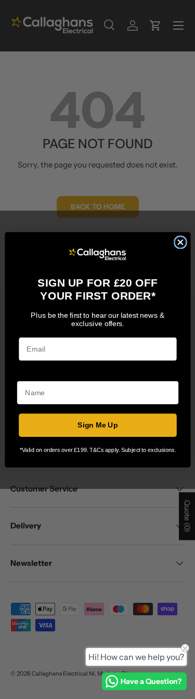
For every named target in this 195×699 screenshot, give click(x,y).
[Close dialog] (180, 242)
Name (27, 374)
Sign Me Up (97, 425)
